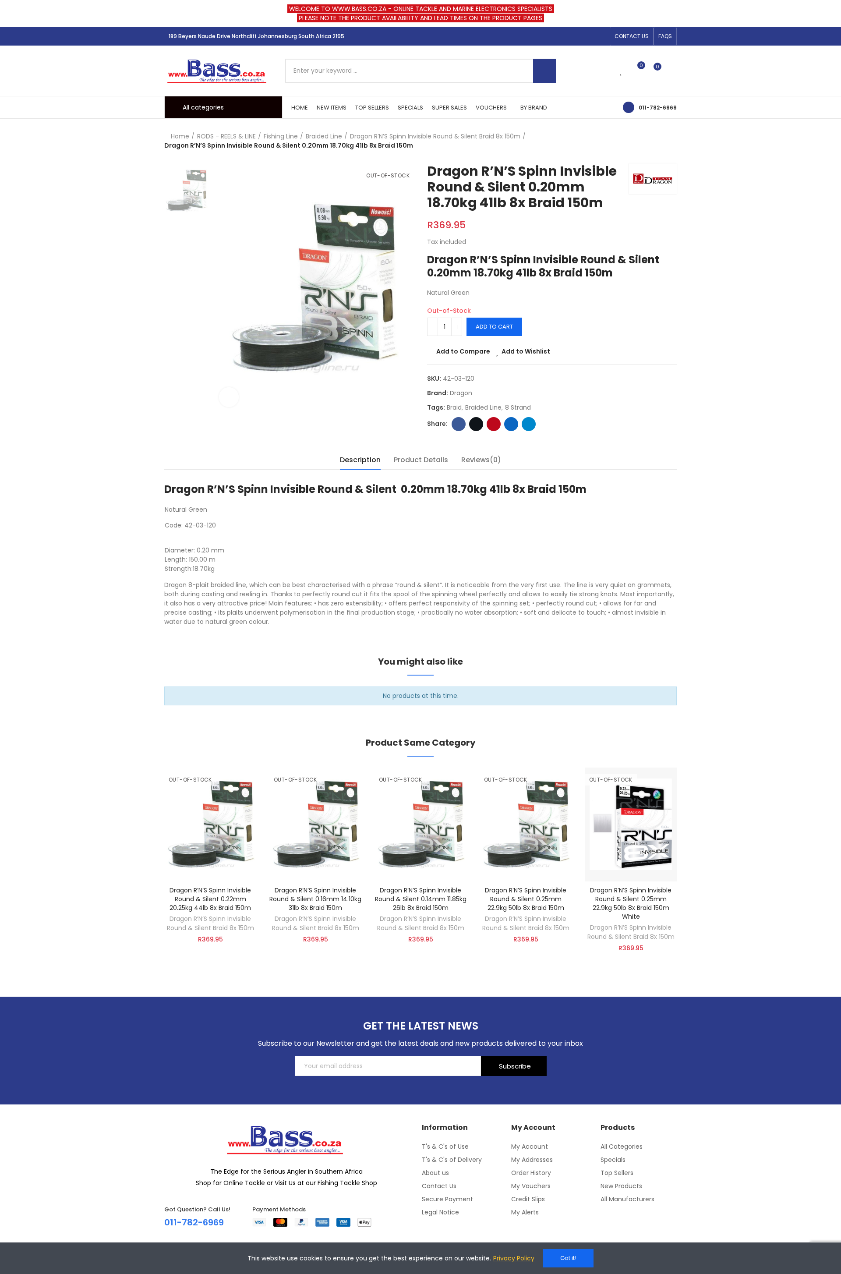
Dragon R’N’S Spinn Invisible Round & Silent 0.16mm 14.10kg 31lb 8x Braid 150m (315, 899)
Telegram (529, 424)
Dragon (461, 393)
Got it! (568, 1258)
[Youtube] (601, 36)
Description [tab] (360, 460)
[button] (632, 36)
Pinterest (494, 424)
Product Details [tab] (421, 460)
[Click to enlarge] (229, 397)
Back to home (659, 141)
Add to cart (494, 326)
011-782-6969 (658, 107)
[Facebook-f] (572, 36)
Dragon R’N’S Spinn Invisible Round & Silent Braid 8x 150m (210, 923)
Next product (670, 141)
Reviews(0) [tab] (481, 460)
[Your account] (672, 70)
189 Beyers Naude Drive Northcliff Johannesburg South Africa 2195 (256, 36)
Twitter (476, 424)
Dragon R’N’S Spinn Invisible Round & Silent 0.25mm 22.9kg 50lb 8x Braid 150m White (630, 903)
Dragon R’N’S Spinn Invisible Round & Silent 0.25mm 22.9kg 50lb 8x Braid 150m (525, 899)
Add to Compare (463, 351)
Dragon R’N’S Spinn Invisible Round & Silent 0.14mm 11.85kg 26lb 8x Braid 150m (420, 899)
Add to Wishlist (526, 351)
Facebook (459, 424)
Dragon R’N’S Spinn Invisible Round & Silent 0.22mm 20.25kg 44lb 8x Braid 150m (210, 899)
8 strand (518, 407)
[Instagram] (587, 36)
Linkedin (511, 424)
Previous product (648, 141)
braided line (483, 407)
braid (454, 407)
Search (544, 71)
